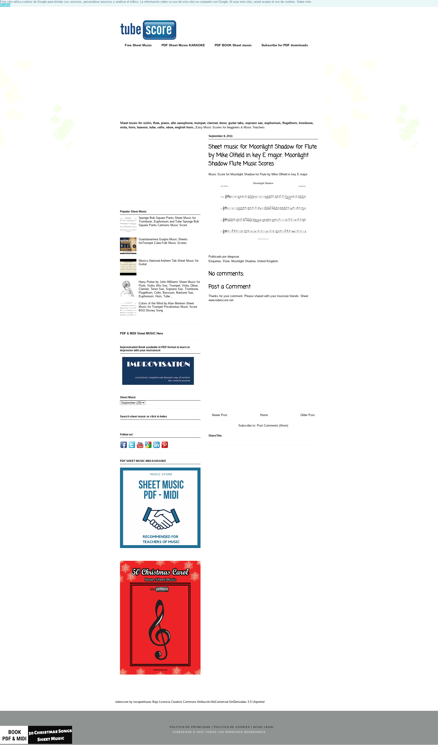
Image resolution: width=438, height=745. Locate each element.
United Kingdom (267, 261)
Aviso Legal (263, 727)
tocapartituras (142, 702)
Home (264, 415)
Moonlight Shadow (243, 261)
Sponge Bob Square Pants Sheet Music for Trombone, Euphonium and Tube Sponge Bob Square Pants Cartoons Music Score (169, 221)
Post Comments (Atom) (272, 425)
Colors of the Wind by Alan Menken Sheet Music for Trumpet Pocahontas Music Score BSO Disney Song (168, 307)
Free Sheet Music (138, 45)
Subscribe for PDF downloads (284, 45)
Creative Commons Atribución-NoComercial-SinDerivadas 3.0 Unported (217, 702)
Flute (226, 261)
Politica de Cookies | (233, 727)
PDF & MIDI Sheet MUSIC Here (141, 333)
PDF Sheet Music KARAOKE (183, 45)
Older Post (307, 415)
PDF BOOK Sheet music (233, 45)
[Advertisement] (155, 84)
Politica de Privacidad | (191, 727)
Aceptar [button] (5, 5)
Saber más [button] (304, 1)
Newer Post (219, 415)
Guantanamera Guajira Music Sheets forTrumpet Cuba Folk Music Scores (163, 241)
